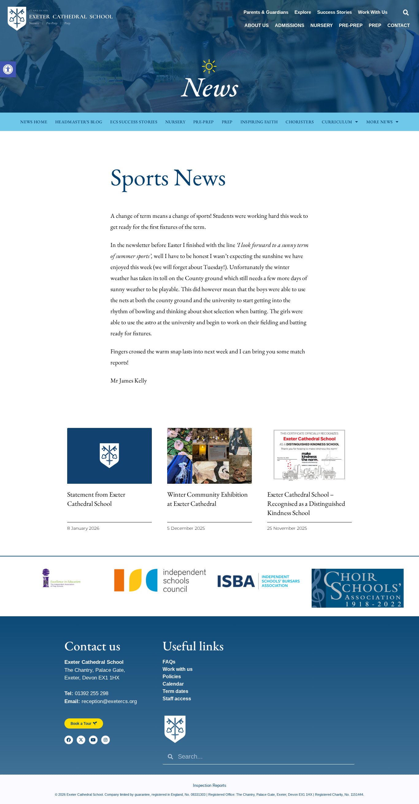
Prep (375, 25)
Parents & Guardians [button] (266, 12)
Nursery (321, 25)
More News (379, 122)
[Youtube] (93, 740)
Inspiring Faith (259, 122)
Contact (398, 25)
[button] (8, 69)
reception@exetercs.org (109, 701)
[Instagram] (105, 740)
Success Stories (334, 12)
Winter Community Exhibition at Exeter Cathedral (207, 499)
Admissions (289, 25)
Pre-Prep (351, 25)
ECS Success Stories (133, 122)
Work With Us (372, 12)
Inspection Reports (209, 785)
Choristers (300, 122)
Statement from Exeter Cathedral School (96, 499)
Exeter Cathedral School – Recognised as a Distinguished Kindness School (306, 503)
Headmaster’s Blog (78, 122)
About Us (256, 25)
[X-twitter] (81, 740)
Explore (302, 12)
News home (33, 122)
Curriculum (337, 122)
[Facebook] (68, 740)
